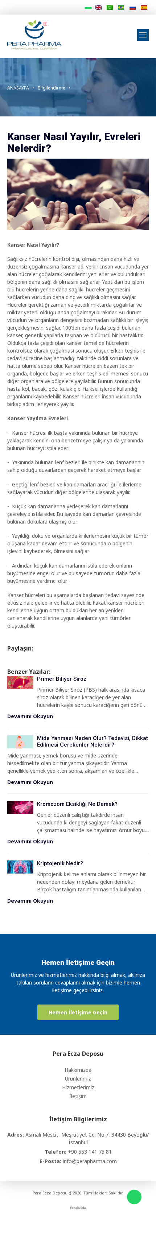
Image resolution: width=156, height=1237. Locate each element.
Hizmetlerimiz (78, 1087)
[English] (98, 7)
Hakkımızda (78, 1069)
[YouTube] (93, 1223)
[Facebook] (62, 1223)
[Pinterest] (103, 1223)
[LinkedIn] (83, 1223)
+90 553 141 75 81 (90, 1151)
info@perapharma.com (90, 1161)
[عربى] (110, 7)
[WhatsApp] (134, 1197)
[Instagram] (73, 1223)
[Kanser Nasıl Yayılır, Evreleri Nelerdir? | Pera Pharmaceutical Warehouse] (34, 34)
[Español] (144, 7)
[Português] (121, 7)
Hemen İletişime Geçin (78, 1012)
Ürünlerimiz (78, 1078)
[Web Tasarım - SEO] (78, 1207)
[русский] (132, 7)
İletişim (78, 1096)
